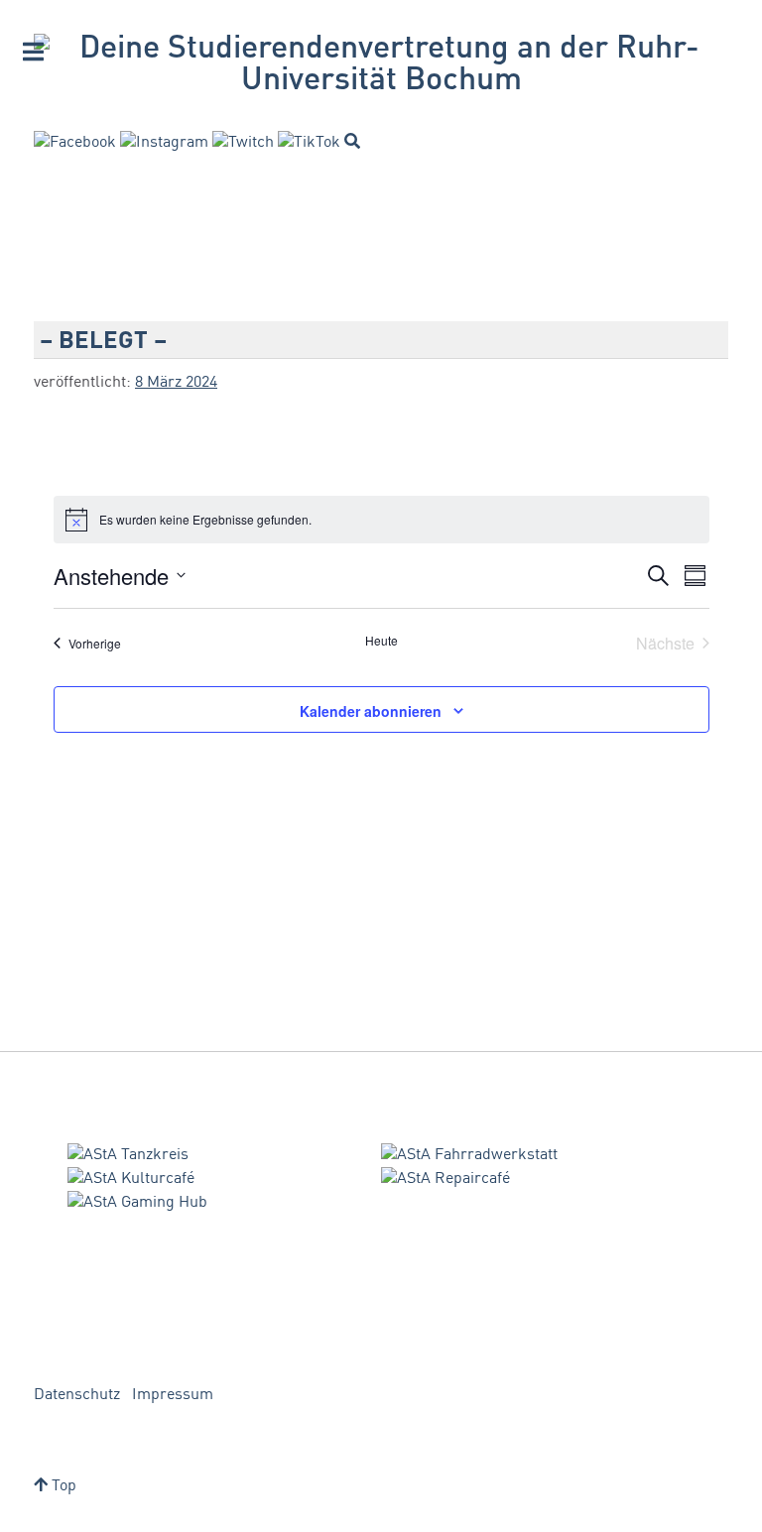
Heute (381, 640)
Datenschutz (77, 1395)
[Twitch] (243, 143)
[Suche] (352, 141)
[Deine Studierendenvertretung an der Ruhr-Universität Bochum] (381, 65)
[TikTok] (309, 143)
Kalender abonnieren (371, 711)
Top (62, 1486)
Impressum (172, 1395)
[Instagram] (164, 143)
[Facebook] (75, 143)
